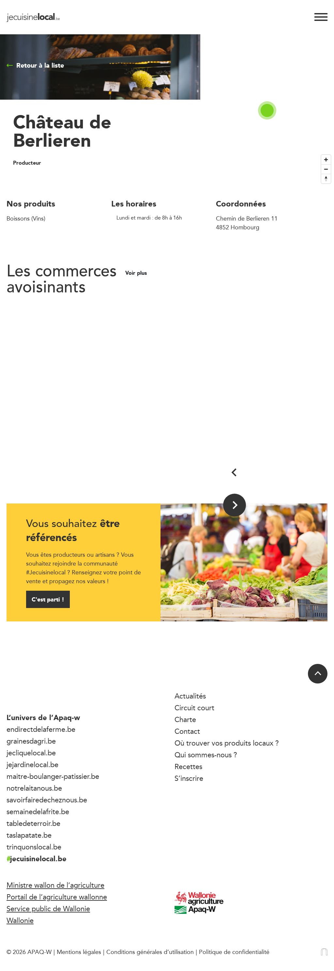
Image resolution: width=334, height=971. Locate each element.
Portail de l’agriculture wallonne (57, 896)
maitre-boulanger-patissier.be (53, 776)
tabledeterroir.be (33, 823)
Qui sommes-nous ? (206, 754)
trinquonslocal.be (34, 846)
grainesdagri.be (31, 741)
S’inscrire (189, 778)
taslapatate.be (29, 835)
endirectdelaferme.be (41, 729)
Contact (187, 731)
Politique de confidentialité (234, 951)
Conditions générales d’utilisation (150, 951)
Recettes (188, 766)
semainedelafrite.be (38, 811)
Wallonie (20, 920)
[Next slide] (234, 505)
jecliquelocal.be (31, 752)
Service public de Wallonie (48, 908)
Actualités (190, 695)
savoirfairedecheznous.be (47, 799)
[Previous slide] (234, 472)
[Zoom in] (326, 159)
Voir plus (136, 273)
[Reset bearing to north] (326, 178)
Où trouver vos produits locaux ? (227, 743)
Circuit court (194, 707)
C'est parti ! (48, 599)
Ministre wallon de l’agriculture (55, 885)
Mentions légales (79, 951)
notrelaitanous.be (34, 788)
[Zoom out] (326, 169)
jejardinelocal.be (32, 764)
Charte (185, 719)
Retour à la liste (40, 65)
